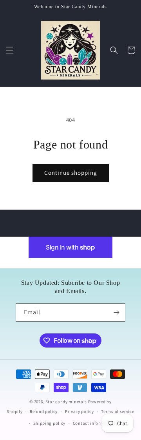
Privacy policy (79, 411)
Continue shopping (70, 172)
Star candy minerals (66, 401)
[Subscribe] (116, 312)
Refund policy (44, 411)
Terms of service (117, 411)
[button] (9, 50)
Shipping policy (49, 423)
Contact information (94, 423)
